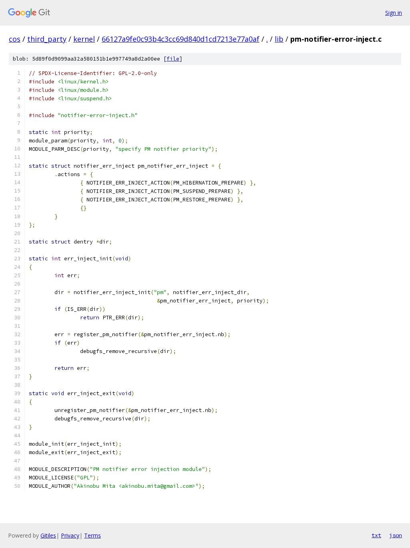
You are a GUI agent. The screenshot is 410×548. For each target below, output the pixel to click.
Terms (92, 535)
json (395, 535)
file (173, 58)
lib (279, 39)
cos (14, 39)
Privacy (70, 535)
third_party (46, 39)
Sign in (393, 12)
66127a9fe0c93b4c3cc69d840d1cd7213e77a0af (180, 39)
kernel (84, 39)
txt (376, 535)
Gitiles (48, 535)
